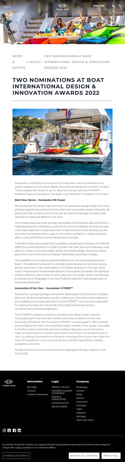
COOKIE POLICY (60, 403)
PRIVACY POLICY (61, 387)
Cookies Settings (16, 455)
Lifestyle (80, 412)
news (79, 394)
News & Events (18, 62)
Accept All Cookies (84, 455)
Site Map (31, 387)
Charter (80, 390)
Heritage (81, 416)
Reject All (111, 455)
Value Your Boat (84, 420)
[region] (62, 451)
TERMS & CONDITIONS (59, 398)
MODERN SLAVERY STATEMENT (62, 392)
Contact (31, 390)
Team (79, 409)
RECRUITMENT (59, 406)
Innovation (82, 401)
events (80, 398)
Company (81, 405)
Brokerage (82, 387)
